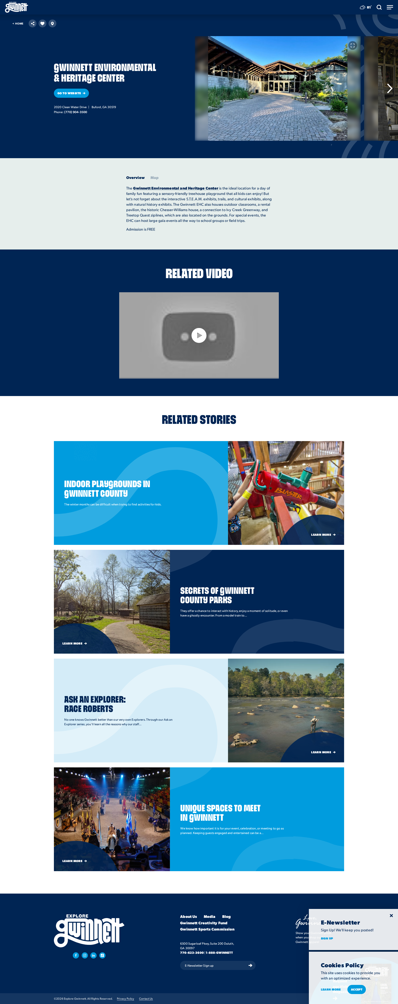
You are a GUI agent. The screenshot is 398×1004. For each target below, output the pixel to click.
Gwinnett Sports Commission (207, 929)
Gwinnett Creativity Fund (203, 923)
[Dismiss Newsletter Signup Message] (391, 915)
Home (17, 23)
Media (210, 916)
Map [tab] (154, 177)
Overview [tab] (135, 177)
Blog (226, 916)
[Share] (32, 23)
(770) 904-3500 (75, 112)
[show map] (52, 23)
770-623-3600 (192, 952)
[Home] (16, 7)
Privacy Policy (125, 998)
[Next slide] (390, 88)
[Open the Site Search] (379, 7)
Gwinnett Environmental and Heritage (169, 188)
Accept (357, 989)
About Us (188, 916)
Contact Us (146, 998)
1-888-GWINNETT (219, 952)
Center (212, 188)
